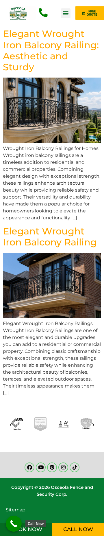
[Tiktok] (74, 467)
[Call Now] (14, 524)
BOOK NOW (26, 529)
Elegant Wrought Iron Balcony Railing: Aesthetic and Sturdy (51, 50)
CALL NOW (78, 529)
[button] (65, 13)
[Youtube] (41, 467)
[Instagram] (63, 467)
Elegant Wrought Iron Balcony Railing (50, 236)
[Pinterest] (52, 467)
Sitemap (15, 510)
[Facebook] (29, 467)
